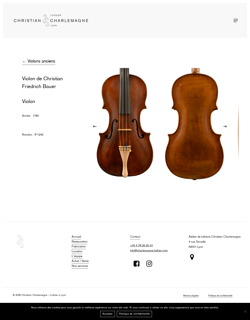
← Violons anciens (38, 61)
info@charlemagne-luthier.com (149, 250)
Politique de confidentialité (220, 296)
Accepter (107, 314)
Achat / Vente (80, 261)
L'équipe (77, 256)
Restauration (80, 241)
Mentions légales (191, 296)
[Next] (225, 126)
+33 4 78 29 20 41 (141, 245)
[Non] (245, 311)
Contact (135, 236)
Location (77, 251)
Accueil (76, 236)
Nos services (80, 266)
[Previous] (95, 126)
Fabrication (79, 246)
